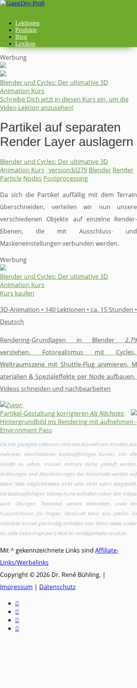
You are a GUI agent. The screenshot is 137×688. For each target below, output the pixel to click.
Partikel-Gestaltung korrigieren (44, 409)
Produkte (26, 30)
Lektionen (27, 23)
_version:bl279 (66, 170)
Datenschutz (57, 587)
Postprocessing (65, 178)
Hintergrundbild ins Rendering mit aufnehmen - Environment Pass (68, 421)
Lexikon (25, 43)
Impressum (16, 587)
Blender (100, 170)
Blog (21, 36)
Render (123, 170)
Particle (11, 178)
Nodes (32, 178)
